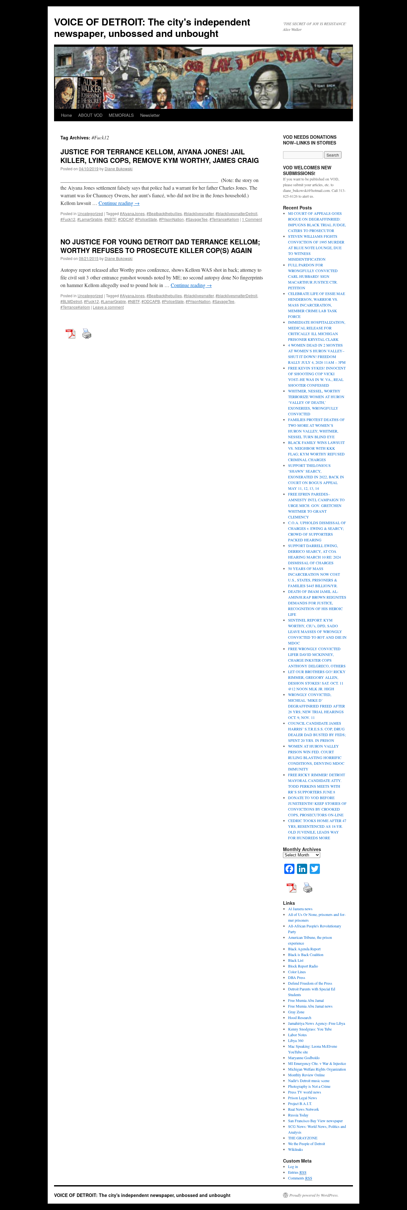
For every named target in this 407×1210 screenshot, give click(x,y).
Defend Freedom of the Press (310, 983)
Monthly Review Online (306, 1074)
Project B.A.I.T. (300, 1103)
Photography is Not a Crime (309, 1086)
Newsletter (150, 115)
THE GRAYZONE (302, 1137)
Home (66, 115)
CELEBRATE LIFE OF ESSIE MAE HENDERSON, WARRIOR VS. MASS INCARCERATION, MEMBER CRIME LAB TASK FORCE (316, 305)
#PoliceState (146, 219)
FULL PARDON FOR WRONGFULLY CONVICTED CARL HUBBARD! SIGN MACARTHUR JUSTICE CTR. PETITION (313, 276)
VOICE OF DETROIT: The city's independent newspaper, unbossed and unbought (152, 27)
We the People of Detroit (306, 1143)
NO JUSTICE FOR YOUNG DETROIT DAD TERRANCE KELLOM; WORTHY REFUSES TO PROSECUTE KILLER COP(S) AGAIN (160, 246)
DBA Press (296, 977)
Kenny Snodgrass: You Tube (310, 1028)
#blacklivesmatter (199, 213)
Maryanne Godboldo (304, 1057)
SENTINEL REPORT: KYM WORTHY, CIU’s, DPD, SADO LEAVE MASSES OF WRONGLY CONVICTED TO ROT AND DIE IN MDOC (317, 631)
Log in (293, 1166)
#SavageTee (197, 219)
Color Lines (297, 971)
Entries (297, 1172)
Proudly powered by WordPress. (314, 1195)
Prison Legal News (302, 1097)
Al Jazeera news (300, 908)
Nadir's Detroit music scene (308, 1080)
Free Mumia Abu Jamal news (310, 1006)
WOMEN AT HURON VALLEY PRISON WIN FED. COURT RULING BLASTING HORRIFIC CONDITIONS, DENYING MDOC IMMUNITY (316, 757)
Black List (295, 960)
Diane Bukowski (119, 168)
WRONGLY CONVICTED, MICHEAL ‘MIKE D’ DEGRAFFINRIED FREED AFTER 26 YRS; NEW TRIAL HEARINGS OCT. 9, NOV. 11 (316, 706)
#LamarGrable (89, 219)
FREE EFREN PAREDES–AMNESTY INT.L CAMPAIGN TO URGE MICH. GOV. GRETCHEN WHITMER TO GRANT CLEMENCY (316, 505)
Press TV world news (304, 1091)
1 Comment (252, 219)
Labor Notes (297, 1034)
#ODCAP (125, 219)
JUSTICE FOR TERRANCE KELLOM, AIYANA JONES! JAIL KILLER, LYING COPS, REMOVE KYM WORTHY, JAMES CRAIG (159, 156)
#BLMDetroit (71, 301)
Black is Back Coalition (305, 954)
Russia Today (298, 1114)
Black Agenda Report (304, 948)
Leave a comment (108, 307)
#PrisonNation (171, 219)
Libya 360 (295, 1040)
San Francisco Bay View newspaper (315, 1120)
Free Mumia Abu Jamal (306, 1000)
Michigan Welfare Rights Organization (317, 1069)
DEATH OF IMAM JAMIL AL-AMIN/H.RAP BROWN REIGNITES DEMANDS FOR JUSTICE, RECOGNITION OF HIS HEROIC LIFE (317, 603)
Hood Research (299, 1017)
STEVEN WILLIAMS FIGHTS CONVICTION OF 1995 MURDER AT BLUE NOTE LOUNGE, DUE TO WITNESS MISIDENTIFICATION (316, 248)
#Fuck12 (67, 219)
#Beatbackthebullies (164, 213)
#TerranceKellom (224, 219)
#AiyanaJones (132, 213)
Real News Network (303, 1109)
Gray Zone (296, 1011)
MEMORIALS (121, 115)
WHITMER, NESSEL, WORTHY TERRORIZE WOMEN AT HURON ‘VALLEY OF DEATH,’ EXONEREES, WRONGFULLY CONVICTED (316, 402)
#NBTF (110, 219)
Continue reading (119, 203)
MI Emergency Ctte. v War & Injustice (317, 1063)
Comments (300, 1177)
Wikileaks (295, 1149)
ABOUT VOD (90, 115)
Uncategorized (90, 213)
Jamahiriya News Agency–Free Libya (316, 1023)
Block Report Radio (303, 965)
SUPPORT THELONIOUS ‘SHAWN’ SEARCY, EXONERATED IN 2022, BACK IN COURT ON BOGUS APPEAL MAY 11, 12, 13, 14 (316, 477)
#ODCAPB (150, 301)
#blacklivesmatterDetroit (236, 213)
